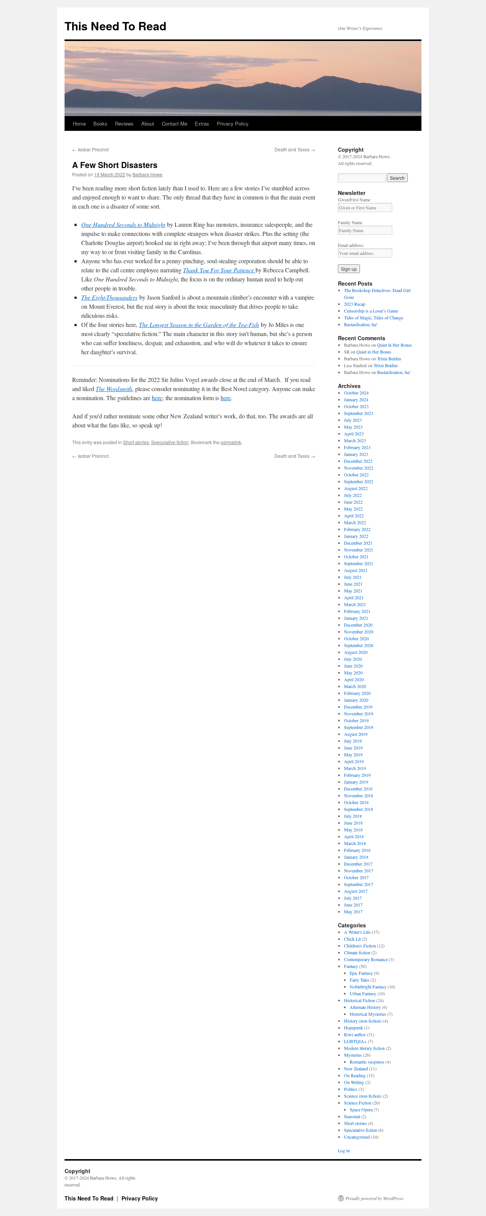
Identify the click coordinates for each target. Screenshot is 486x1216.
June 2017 (353, 905)
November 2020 (358, 631)
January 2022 (356, 536)
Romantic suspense (367, 1062)
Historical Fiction (359, 1000)
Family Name (350, 222)
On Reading (355, 1075)
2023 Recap (354, 304)
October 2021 (356, 556)
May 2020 (353, 672)
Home (79, 123)
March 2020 (355, 686)
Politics (350, 1089)
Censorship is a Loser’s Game (371, 311)
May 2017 (353, 911)
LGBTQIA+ (355, 1041)
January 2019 (356, 782)
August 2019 (356, 734)
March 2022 (355, 522)
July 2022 (353, 495)
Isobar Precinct (90, 149)
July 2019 (353, 741)
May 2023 (353, 427)
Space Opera (361, 1109)
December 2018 (358, 789)
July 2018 (353, 816)
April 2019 (354, 761)
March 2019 (355, 768)
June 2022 (353, 502)
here (157, 398)
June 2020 (353, 666)
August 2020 (356, 652)
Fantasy (351, 966)
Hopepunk (353, 1027)
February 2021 (357, 611)
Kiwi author (355, 1034)
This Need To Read (115, 25)
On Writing (354, 1082)
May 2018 (353, 829)
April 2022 (354, 515)
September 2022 (358, 481)
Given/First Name (354, 199)
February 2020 (357, 693)
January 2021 (356, 618)
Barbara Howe (148, 174)
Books (100, 123)
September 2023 (358, 413)
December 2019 (358, 707)
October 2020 (356, 638)
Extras (202, 123)
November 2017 (358, 870)
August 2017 (356, 891)
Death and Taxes (295, 149)
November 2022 (358, 468)
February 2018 (357, 850)
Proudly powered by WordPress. (375, 1198)
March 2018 (355, 843)
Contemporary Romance (366, 959)
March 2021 (355, 604)
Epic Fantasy (361, 973)
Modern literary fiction (364, 1048)
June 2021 (353, 584)
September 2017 (358, 884)
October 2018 (356, 802)
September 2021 (358, 563)
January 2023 (356, 454)
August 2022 (356, 488)
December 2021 (358, 543)
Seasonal (352, 1116)
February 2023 (357, 447)
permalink (231, 442)
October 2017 (356, 877)
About (147, 123)
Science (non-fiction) (363, 1096)
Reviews (124, 123)
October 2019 (356, 720)
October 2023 (356, 406)
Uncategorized (357, 1137)
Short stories (136, 442)
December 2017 (358, 864)
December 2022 (358, 461)
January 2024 (356, 399)
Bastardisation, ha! (360, 324)
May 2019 (353, 754)
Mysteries (353, 1055)
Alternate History (365, 1007)
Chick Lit (352, 939)
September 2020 (358, 645)
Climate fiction (357, 952)
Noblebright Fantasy (368, 986)
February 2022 (357, 529)
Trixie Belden (389, 358)
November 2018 (358, 795)
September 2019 (358, 727)
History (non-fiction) (363, 1021)
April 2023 (354, 433)
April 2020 (354, 679)
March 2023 (355, 440)
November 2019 (358, 713)
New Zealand (356, 1068)
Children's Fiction (360, 946)
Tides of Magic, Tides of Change (373, 317)
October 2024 (356, 393)
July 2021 (353, 577)
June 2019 (353, 748)
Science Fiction (357, 1103)
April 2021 (354, 597)
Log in (344, 1150)
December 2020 (358, 625)
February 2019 (357, 775)
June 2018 (353, 823)
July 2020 (353, 659)
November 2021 (358, 550)
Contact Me (174, 123)
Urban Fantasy (363, 993)
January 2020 (356, 700)
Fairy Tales (359, 980)
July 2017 (353, 898)
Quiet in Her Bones (394, 345)
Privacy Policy (233, 123)
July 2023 (353, 420)
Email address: (351, 245)
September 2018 (358, 809)
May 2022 (353, 509)
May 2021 (353, 591)
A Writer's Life (357, 932)
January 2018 (356, 857)
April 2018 (354, 836)
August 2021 (356, 570)
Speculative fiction (170, 442)
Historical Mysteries (368, 1014)
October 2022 (356, 474)
